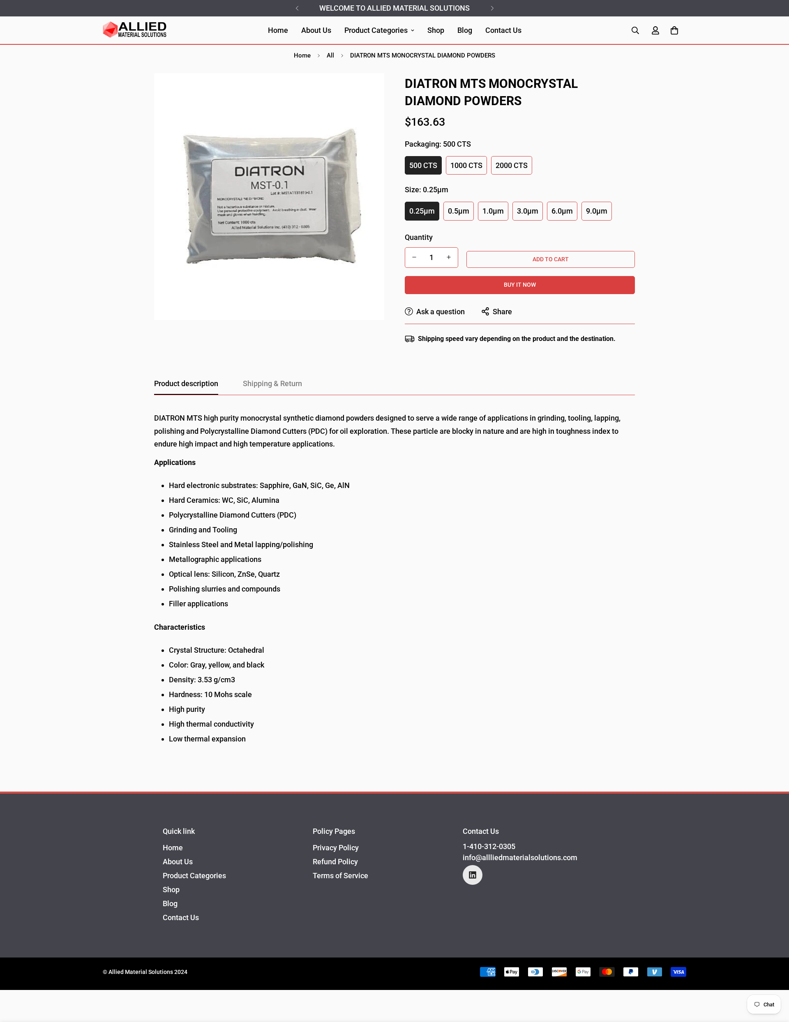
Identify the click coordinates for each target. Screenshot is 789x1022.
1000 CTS (466, 165)
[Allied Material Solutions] (134, 30)
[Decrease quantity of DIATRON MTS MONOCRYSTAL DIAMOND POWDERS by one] (414, 257)
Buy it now (520, 284)
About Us (316, 30)
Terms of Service (340, 875)
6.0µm (562, 211)
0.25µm (422, 211)
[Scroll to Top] (773, 977)
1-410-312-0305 (489, 846)
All (330, 55)
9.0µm (596, 211)
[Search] (635, 30)
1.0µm (493, 211)
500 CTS (423, 165)
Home (278, 30)
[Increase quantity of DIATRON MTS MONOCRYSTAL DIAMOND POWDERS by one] (449, 257)
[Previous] (297, 8)
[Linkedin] (472, 875)
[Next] (492, 8)
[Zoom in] (367, 90)
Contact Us (503, 30)
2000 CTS (512, 165)
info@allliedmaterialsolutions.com (520, 857)
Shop (435, 30)
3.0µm (527, 211)
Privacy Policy (336, 847)
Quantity (419, 236)
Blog (464, 30)
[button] (674, 30)
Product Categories (376, 30)
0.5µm (458, 211)
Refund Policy (335, 861)
